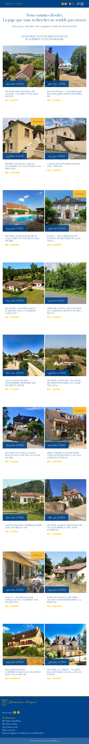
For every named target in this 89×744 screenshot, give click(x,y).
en (73, 4)
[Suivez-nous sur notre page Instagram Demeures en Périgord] (18, 712)
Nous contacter (8, 730)
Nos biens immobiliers (11, 721)
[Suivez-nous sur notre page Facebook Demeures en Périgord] (14, 712)
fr (69, 4)
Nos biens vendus (9, 724)
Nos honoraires (9, 718)
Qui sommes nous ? (10, 727)
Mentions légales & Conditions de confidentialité (23, 733)
